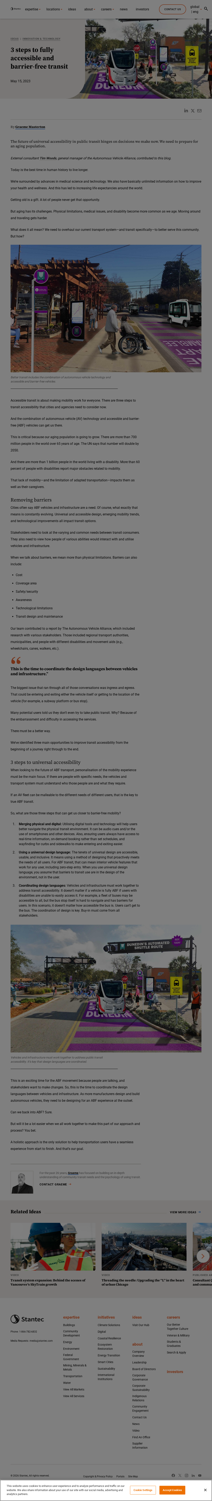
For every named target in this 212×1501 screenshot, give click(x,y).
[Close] (205, 1490)
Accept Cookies (172, 1490)
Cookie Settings (143, 1490)
